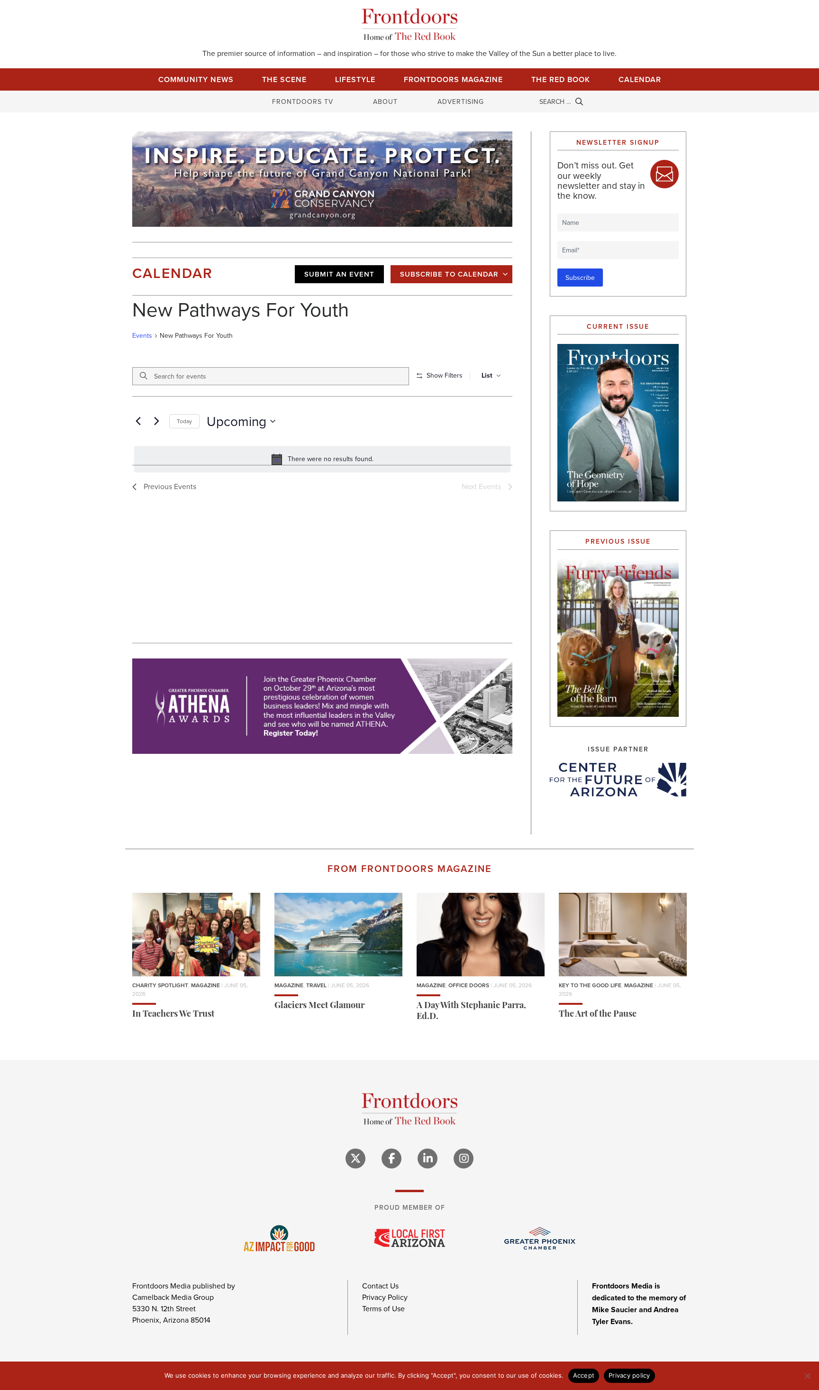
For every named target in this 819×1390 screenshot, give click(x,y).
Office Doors (468, 985)
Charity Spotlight (160, 985)
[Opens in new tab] (618, 779)
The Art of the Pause (598, 1014)
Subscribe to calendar (449, 274)
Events (142, 335)
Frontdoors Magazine (453, 79)
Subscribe (580, 277)
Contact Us (380, 1285)
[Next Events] (156, 421)
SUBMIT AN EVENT (339, 274)
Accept (584, 1375)
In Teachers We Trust (173, 1014)
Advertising (460, 101)
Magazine (205, 985)
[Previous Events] (138, 421)
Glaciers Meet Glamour (319, 1006)
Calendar (640, 79)
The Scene (284, 79)
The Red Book (560, 79)
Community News (196, 79)
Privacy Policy (385, 1297)
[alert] (322, 459)
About (385, 101)
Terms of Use (383, 1308)
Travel (316, 985)
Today (184, 421)
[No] (807, 1376)
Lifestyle (355, 79)
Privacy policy (629, 1375)
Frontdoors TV (302, 101)
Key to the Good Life (590, 985)
